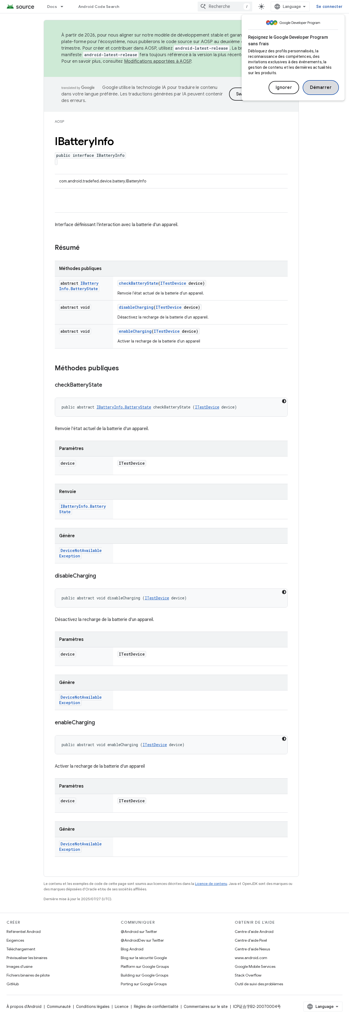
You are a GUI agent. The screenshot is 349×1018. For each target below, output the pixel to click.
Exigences (15, 940)
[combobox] (225, 6)
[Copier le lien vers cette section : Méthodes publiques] (124, 368)
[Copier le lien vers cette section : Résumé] (85, 248)
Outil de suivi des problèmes (259, 983)
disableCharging (136, 307)
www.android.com (251, 957)
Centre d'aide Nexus (252, 949)
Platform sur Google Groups (145, 966)
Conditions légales (92, 1006)
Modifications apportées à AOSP (157, 61)
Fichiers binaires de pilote (28, 975)
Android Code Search (98, 6)
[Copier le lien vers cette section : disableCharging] (101, 576)
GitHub (13, 983)
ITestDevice (173, 283)
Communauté (59, 1006)
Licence (121, 1006)
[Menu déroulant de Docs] (64, 6)
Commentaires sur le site (206, 1006)
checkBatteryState (138, 283)
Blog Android (132, 949)
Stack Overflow (248, 975)
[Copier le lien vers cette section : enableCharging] (100, 723)
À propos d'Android (24, 1006)
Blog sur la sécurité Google (144, 957)
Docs (52, 6)
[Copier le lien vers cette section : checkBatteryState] (107, 385)
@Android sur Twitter (139, 931)
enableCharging (135, 331)
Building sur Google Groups (144, 975)
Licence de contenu (211, 883)
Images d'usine (19, 966)
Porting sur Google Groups (144, 983)
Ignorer (284, 87)
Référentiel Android (24, 931)
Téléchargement (21, 949)
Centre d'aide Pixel (251, 940)
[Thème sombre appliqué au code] (284, 401)
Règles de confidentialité (156, 1006)
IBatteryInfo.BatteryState (78, 286)
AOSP (59, 121)
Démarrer (321, 87)
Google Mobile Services (255, 966)
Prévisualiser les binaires (27, 957)
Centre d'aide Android (254, 931)
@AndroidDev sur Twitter (142, 940)
